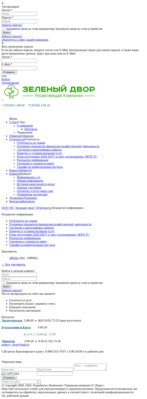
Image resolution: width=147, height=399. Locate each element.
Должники (16, 198)
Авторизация (10, 82)
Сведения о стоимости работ (35, 163)
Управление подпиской (32, 194)
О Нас (13, 122)
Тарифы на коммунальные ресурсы (40, 167)
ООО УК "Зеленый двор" (19, 207)
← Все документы (13, 264)
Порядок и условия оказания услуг (39, 153)
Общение (15, 136)
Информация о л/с (29, 177)
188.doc (14, 258)
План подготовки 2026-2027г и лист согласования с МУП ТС (57, 156)
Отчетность (16, 139)
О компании (25, 125)
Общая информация (30, 180)
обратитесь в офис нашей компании (25, 39)
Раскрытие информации (32, 160)
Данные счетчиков (29, 187)
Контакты (30, 129)
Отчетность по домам (31, 142)
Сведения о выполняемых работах (39, 149)
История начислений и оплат (36, 184)
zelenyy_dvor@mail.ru (15, 344)
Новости (14, 170)
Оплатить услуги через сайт (35, 191)
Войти (6, 79)
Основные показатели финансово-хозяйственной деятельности (58, 146)
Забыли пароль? (12, 25)
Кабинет (14, 173)
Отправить (9, 377)
